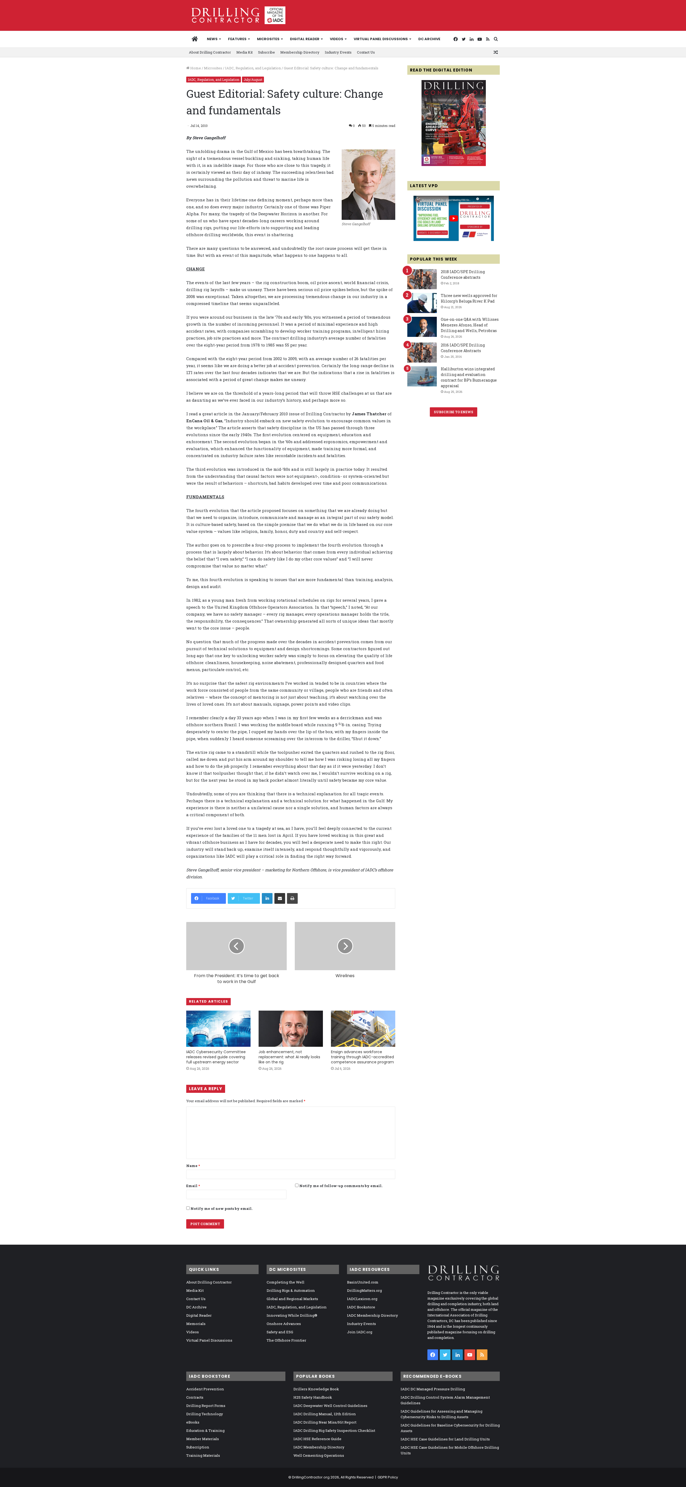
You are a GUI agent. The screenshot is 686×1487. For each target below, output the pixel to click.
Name (193, 1165)
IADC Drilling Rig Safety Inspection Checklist (334, 1430)
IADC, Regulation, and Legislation (253, 68)
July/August (253, 79)
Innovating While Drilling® (292, 1315)
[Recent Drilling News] (454, 164)
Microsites (213, 68)
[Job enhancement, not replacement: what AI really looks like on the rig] (291, 1029)
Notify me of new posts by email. (221, 1208)
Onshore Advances (284, 1323)
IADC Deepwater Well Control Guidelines (330, 1405)
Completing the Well (285, 1282)
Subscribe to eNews (453, 412)
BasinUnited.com (362, 1282)
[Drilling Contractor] (235, 15)
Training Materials (203, 1455)
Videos (336, 39)
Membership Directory (299, 52)
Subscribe (266, 52)
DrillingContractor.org (311, 1477)
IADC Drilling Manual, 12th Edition (324, 1413)
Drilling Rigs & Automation (291, 1290)
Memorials (196, 1323)
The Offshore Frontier (286, 1340)
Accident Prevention (205, 1389)
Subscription (197, 1447)
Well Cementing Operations (318, 1455)
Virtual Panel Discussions (381, 39)
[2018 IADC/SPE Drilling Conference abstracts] (422, 279)
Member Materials (202, 1438)
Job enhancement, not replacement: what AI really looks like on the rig (289, 1057)
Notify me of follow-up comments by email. (340, 1185)
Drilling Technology (204, 1413)
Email (193, 1185)
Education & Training (205, 1430)
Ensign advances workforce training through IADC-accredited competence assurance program (362, 1057)
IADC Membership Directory (372, 1315)
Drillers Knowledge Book (316, 1389)
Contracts (194, 1397)
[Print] (292, 898)
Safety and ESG (280, 1332)
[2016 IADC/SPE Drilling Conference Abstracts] (422, 352)
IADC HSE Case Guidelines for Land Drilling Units (445, 1439)
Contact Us (366, 52)
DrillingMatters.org (364, 1290)
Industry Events (338, 52)
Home (195, 68)
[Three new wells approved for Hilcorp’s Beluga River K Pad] (422, 303)
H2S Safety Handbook (312, 1397)
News (212, 39)
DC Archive (429, 39)
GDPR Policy (388, 1477)
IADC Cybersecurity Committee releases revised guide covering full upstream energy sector (216, 1057)
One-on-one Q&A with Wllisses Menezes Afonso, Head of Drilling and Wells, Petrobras (470, 325)
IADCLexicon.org (362, 1298)
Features (237, 39)
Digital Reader (304, 39)
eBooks (192, 1422)
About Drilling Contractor (210, 52)
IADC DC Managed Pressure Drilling (433, 1389)
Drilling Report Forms (205, 1405)
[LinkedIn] (267, 898)
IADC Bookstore (361, 1307)
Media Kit (244, 52)
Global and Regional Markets (292, 1298)
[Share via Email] (279, 898)
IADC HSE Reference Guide (317, 1438)
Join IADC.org (359, 1332)
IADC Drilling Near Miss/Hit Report (324, 1422)
